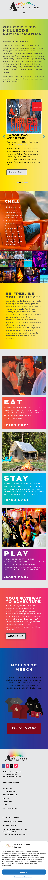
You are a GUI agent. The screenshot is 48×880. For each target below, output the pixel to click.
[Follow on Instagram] (7, 766)
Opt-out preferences (23, 877)
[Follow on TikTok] (16, 766)
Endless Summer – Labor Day (23, 138)
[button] (45, 846)
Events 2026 (34, 145)
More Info (16, 172)
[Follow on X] (11, 766)
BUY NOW (24, 728)
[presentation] (3, 136)
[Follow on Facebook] (3, 766)
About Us (15, 636)
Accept (24, 872)
